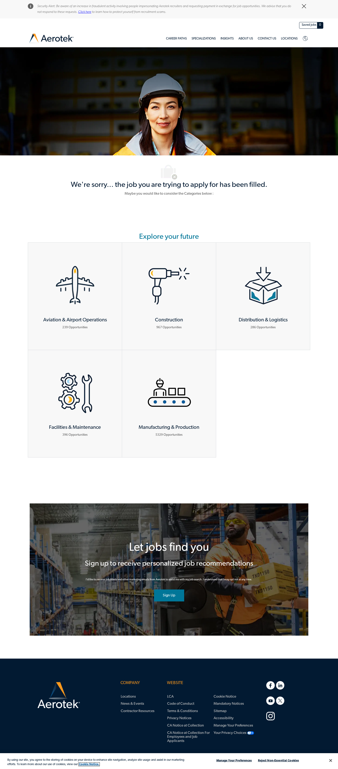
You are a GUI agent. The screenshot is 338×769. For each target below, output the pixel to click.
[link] (51, 38)
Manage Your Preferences (234, 760)
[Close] (331, 760)
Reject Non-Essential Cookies (278, 760)
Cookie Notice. (89, 764)
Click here (84, 12)
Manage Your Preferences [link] (233, 725)
